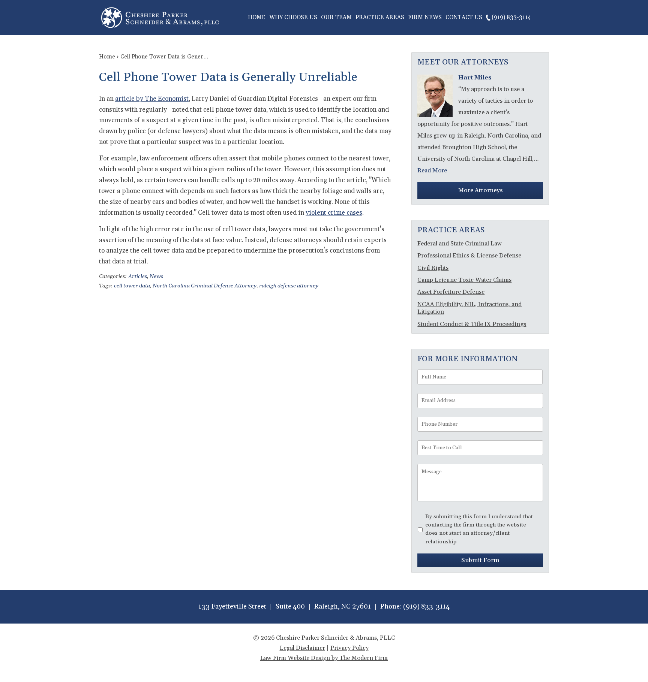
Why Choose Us (293, 17)
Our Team (336, 17)
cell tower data (132, 286)
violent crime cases (334, 213)
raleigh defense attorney (288, 286)
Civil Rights (432, 268)
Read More (432, 170)
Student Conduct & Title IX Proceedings (471, 324)
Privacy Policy (349, 648)
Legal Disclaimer (302, 648)
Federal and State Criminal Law (459, 243)
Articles (137, 276)
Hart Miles (475, 77)
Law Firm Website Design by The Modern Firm (324, 658)
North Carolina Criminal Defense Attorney (204, 286)
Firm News (425, 17)
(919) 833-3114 (511, 17)
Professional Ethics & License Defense (469, 255)
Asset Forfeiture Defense (450, 292)
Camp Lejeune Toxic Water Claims (464, 280)
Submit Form (480, 560)
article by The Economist (152, 99)
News (156, 276)
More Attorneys (480, 190)
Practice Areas (380, 17)
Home (257, 17)
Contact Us (464, 17)
